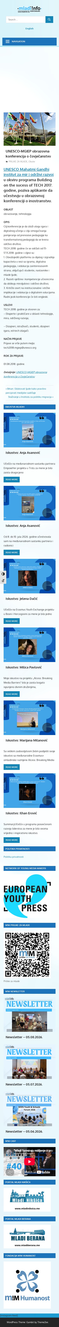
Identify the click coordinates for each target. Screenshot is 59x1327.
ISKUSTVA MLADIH (14, 406)
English (29, 28)
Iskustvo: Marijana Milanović (27, 740)
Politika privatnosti (14, 856)
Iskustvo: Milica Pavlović (24, 667)
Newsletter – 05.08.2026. (24, 1037)
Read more (12, 479)
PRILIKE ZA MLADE (18, 161)
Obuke (31, 161)
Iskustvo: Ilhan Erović (21, 813)
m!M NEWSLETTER (15, 991)
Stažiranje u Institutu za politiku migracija (30, 396)
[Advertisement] (29, 81)
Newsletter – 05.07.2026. (24, 1084)
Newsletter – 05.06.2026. (24, 1131)
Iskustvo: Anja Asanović (23, 452)
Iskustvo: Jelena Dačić (22, 599)
